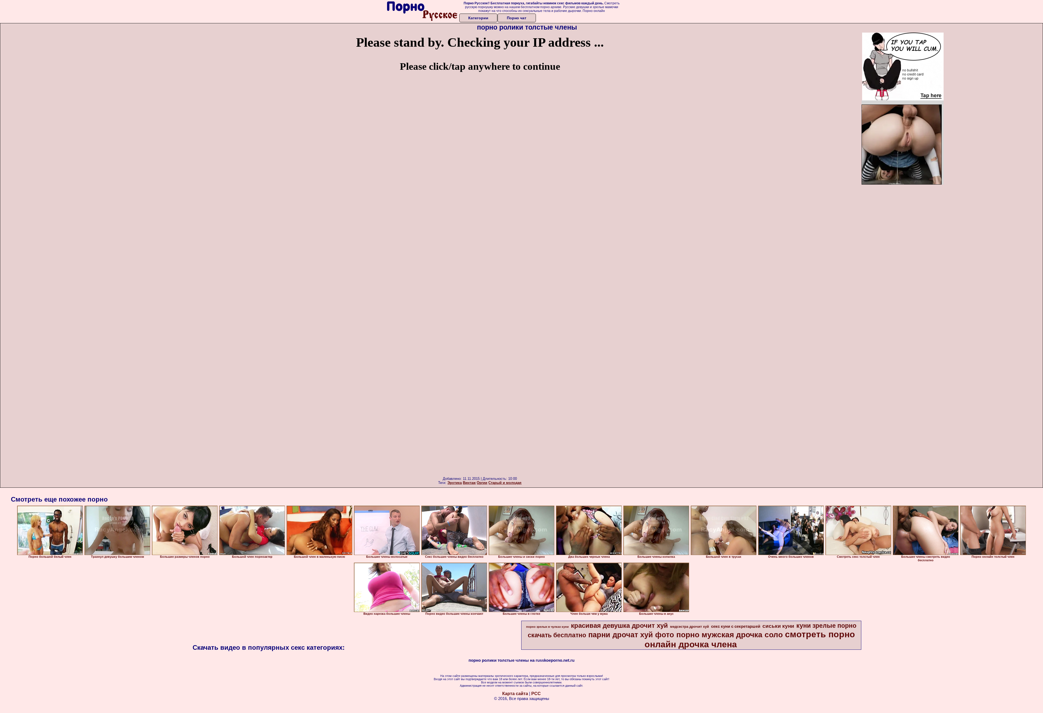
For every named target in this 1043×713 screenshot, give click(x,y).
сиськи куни (778, 626)
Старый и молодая (505, 483)
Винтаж (469, 483)
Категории (478, 18)
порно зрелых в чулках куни (547, 626)
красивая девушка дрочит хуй (619, 625)
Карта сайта (515, 693)
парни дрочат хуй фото (631, 635)
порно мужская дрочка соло (729, 634)
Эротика (454, 483)
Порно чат (516, 18)
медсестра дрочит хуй (689, 627)
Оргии (482, 483)
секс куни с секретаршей (735, 626)
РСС (536, 693)
